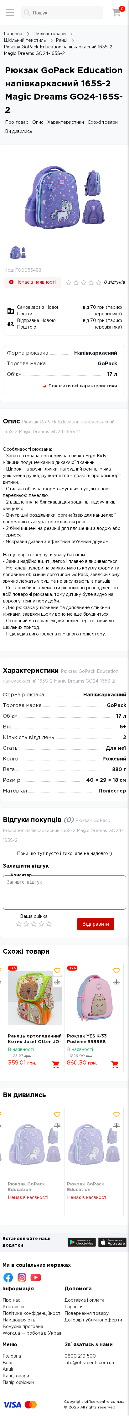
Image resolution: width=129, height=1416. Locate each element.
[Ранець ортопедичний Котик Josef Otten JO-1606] (35, 998)
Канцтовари (16, 1376)
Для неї (116, 748)
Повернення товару (86, 1313)
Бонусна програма (23, 1327)
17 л (112, 374)
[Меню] (10, 12)
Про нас (11, 1300)
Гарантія (74, 1307)
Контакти (13, 1307)
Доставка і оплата (84, 1300)
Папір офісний (18, 1383)
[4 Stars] (41, 924)
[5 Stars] (49, 924)
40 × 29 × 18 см (106, 780)
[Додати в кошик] (56, 1064)
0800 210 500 (80, 1356)
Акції (8, 1369)
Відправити (95, 924)
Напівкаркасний (95, 353)
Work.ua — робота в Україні (33, 1333)
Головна (12, 1356)
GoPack (107, 364)
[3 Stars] (34, 924)
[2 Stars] (26, 924)
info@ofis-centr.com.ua (89, 1363)
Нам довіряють (19, 1320)
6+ (123, 727)
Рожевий (114, 759)
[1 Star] (19, 924)
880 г (119, 769)
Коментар (21, 875)
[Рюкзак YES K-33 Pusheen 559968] (94, 998)
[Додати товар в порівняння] (57, 982)
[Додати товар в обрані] (57, 971)
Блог (8, 1363)
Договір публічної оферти (93, 1320)
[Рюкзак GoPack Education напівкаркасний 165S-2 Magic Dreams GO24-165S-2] (35, 1144)
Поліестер (112, 791)
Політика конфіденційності (32, 1313)
